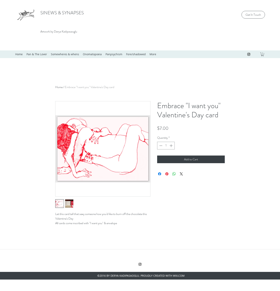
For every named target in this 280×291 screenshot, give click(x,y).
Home (59, 87)
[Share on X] (181, 174)
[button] (262, 54)
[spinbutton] (166, 145)
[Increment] (171, 145)
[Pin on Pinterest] (167, 174)
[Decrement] (160, 145)
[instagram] (249, 54)
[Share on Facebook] (159, 174)
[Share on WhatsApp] (174, 174)
